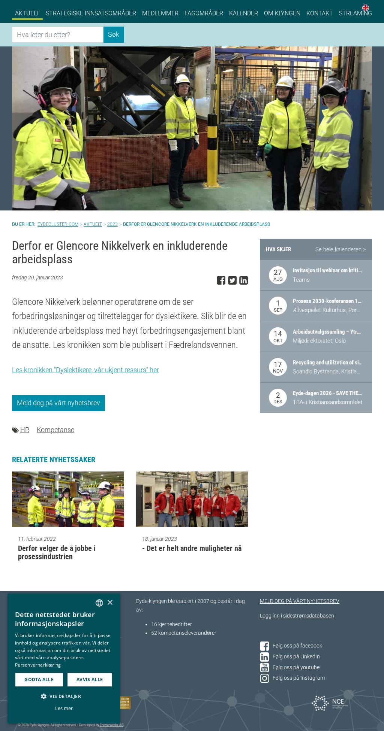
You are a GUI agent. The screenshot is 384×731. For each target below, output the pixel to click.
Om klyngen (282, 13)
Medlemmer (160, 13)
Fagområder (203, 13)
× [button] (109, 603)
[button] (63, 696)
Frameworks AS (111, 725)
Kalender (243, 13)
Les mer (64, 708)
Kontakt (319, 13)
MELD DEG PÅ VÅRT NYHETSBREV (299, 601)
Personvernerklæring (38, 665)
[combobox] (99, 603)
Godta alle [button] (39, 679)
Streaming (355, 13)
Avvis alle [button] (89, 679)
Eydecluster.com (58, 224)
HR (24, 430)
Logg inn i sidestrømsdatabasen (297, 616)
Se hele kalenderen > (340, 249)
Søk (113, 34)
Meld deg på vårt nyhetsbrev (58, 403)
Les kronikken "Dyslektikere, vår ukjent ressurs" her (85, 370)
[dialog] (64, 659)
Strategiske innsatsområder (91, 13)
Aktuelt (27, 13)
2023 (112, 224)
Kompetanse (55, 430)
